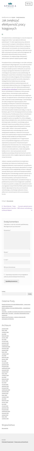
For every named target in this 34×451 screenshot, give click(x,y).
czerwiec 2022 (5, 418)
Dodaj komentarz (20, 17)
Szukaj (3, 291)
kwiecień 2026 (5, 336)
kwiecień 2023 (5, 400)
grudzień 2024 (5, 364)
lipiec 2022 (4, 416)
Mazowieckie (10, 201)
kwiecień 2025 (5, 357)
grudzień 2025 (5, 343)
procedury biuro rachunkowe (9, 89)
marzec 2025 (5, 359)
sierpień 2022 (5, 415)
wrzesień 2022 (5, 413)
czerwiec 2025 (5, 354)
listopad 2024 (5, 366)
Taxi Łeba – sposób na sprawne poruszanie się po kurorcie (16, 311)
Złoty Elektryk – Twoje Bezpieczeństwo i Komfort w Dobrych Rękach (9, 208)
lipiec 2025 (4, 352)
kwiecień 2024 (5, 379)
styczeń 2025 (5, 363)
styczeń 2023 (5, 406)
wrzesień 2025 (5, 348)
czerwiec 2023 (5, 397)
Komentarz (7, 230)
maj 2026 (4, 334)
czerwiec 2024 (5, 375)
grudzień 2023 (5, 386)
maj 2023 (4, 399)
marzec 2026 (5, 337)
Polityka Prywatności (7, 442)
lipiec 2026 (4, 330)
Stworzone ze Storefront (21, 442)
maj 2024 (4, 377)
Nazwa (6, 252)
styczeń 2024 (5, 384)
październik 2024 (6, 368)
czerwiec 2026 (5, 332)
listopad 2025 (5, 345)
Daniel (13, 17)
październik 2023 (6, 390)
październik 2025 (6, 346)
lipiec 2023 (4, 395)
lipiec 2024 (4, 373)
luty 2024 (4, 382)
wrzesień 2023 (5, 391)
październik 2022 (6, 411)
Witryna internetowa (9, 267)
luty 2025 (4, 361)
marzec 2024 (5, 380)
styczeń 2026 (5, 341)
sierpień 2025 (5, 350)
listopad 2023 (5, 388)
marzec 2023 (5, 402)
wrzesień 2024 (5, 370)
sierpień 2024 (5, 372)
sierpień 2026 (5, 328)
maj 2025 (4, 355)
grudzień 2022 (5, 408)
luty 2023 (4, 404)
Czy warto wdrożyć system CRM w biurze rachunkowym (24, 207)
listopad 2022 (5, 409)
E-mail (6, 259)
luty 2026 (4, 339)
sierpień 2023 (5, 393)
